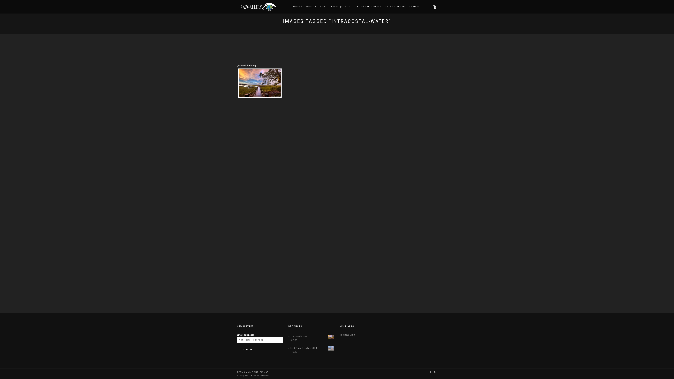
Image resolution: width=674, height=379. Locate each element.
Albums (297, 6)
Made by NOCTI (244, 376)
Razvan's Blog (347, 334)
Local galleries (341, 6)
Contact (414, 6)
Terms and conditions (252, 372)
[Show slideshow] (246, 65)
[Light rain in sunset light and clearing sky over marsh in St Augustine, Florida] (260, 83)
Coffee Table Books (369, 6)
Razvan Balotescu (260, 376)
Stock (309, 6)
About (324, 6)
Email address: (245, 334)
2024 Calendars (395, 6)
